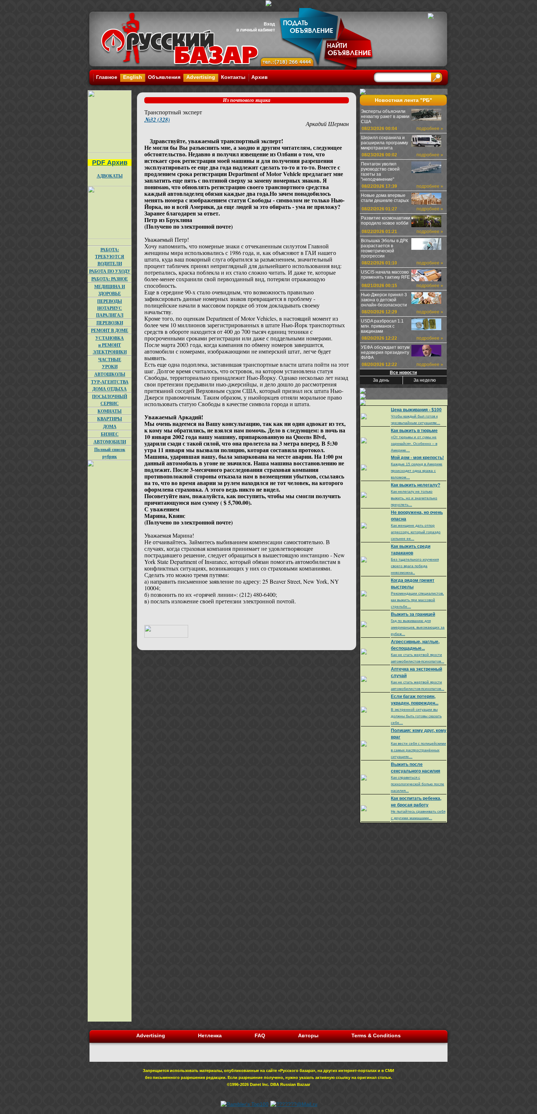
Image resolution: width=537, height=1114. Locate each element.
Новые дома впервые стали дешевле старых (385, 198)
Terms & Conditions (376, 1035)
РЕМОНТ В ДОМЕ (109, 330)
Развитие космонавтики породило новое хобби (385, 220)
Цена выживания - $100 (416, 409)
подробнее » (429, 128)
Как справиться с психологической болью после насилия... (417, 784)
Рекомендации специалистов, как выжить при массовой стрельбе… (417, 599)
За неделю (425, 380)
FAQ (260, 1035)
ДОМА (110, 426)
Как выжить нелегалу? (415, 485)
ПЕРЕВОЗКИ (109, 323)
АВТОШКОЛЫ (109, 374)
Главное (106, 77)
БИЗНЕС (110, 434)
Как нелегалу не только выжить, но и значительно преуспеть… (414, 498)
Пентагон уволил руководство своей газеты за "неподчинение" (380, 171)
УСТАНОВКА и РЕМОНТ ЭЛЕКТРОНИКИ (110, 345)
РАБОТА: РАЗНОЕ (109, 279)
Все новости (403, 372)
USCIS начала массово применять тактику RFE (385, 275)
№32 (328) (157, 119)
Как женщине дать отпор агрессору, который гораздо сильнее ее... (416, 532)
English (132, 77)
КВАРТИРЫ (109, 419)
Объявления (164, 77)
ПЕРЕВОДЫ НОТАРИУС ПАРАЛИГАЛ (109, 308)
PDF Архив (109, 162)
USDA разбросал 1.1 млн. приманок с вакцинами (382, 326)
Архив (259, 77)
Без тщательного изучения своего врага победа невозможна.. (415, 566)
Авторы (308, 1035)
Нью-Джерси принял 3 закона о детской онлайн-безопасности (384, 300)
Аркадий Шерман (327, 123)
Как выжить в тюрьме (414, 430)
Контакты (233, 77)
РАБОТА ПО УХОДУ (109, 271)
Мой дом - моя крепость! (417, 457)
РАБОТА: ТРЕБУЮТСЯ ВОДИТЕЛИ (109, 257)
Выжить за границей (413, 614)
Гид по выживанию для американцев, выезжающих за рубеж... (418, 627)
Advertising (200, 77)
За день (381, 380)
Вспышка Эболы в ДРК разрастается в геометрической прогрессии (384, 248)
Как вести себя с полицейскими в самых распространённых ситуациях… (418, 750)
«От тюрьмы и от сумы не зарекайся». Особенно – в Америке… (414, 443)
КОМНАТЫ (110, 411)
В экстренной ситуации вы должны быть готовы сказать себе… (416, 716)
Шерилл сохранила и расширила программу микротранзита (384, 142)
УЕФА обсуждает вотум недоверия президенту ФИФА (385, 352)
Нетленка (210, 1035)
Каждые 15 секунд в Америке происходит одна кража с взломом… (416, 470)
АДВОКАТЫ (110, 176)
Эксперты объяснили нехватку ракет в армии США (385, 116)
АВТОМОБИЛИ (110, 442)
